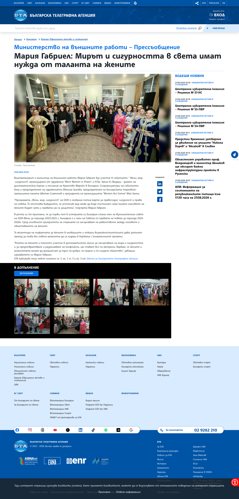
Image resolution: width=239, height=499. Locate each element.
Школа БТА (162, 476)
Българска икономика (132, 366)
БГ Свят (85, 3)
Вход (219, 15)
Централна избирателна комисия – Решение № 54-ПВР (199, 124)
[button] (135, 3)
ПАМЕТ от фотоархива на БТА (65, 417)
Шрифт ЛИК (199, 446)
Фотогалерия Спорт (60, 413)
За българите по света (26, 405)
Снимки (97, 3)
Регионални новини (24, 366)
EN (223, 3)
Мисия (160, 459)
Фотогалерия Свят (60, 405)
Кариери (161, 472)
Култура (161, 362)
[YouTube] (56, 430)
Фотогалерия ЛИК (59, 409)
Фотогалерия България (62, 400)
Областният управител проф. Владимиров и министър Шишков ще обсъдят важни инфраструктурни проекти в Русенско (200, 166)
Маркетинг (199, 451)
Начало (18, 39)
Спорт (75, 3)
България (19, 3)
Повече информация (128, 491)
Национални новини (24, 362)
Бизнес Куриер (128, 371)
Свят (29, 3)
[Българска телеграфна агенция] (20, 446)
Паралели (54, 366)
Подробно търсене (186, 28)
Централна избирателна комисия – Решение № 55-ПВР (199, 107)
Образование (164, 371)
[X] (69, 430)
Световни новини (59, 362)
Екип (195, 463)
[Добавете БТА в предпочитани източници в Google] (132, 430)
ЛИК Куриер (163, 375)
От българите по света (26, 400)
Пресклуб (214, 3)
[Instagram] (31, 430)
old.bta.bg (198, 476)
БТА (204, 3)
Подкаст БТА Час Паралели (99, 405)
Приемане (104, 491)
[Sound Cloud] (119, 430)
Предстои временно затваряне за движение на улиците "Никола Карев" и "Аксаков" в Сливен (199, 142)
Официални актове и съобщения (194, 83)
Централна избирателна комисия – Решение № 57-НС (199, 90)
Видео (108, 3)
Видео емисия (93, 400)
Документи (163, 468)
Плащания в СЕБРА (202, 472)
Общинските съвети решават (25, 372)
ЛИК (67, 3)
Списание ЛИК (200, 459)
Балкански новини (95, 362)
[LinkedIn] (81, 430)
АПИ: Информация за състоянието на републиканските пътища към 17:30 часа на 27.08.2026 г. (197, 192)
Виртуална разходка (167, 451)
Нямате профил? (217, 19)
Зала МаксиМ (199, 455)
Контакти (198, 468)
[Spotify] (107, 430)
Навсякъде (219, 28)
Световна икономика (132, 362)
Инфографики (122, 3)
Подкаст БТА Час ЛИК (97, 409)
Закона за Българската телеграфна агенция (112, 258)
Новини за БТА (164, 455)
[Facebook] (18, 430)
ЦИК (16, 384)
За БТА (160, 446)
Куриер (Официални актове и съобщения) (64, 39)
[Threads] (44, 430)
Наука (160, 366)
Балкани (40, 3)
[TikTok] (94, 430)
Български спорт (201, 366)
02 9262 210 (205, 430)
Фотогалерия (26, 273)
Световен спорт (201, 362)
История (161, 463)
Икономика (54, 3)
